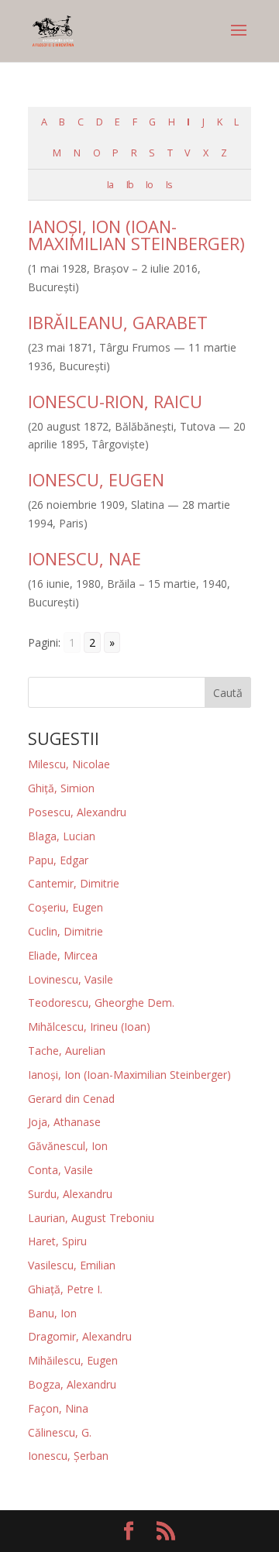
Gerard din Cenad (71, 1098)
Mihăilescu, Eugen (73, 1360)
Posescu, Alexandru (77, 812)
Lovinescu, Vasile (70, 979)
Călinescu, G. (59, 1432)
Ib (129, 184)
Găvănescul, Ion (68, 1145)
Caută (228, 692)
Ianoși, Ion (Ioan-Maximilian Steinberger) (136, 235)
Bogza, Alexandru (72, 1384)
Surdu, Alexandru (70, 1193)
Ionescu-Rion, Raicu (115, 401)
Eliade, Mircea (63, 955)
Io (149, 184)
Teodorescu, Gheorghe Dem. (101, 1002)
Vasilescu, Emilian (71, 1265)
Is (169, 184)
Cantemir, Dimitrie (73, 883)
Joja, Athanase (64, 1121)
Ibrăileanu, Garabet (118, 322)
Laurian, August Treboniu (91, 1217)
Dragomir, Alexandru (80, 1336)
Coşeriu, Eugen (65, 907)
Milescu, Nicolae (69, 764)
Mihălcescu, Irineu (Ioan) (89, 1026)
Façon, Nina (58, 1408)
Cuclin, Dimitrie (65, 931)
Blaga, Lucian (61, 836)
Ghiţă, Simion (61, 788)
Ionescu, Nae (84, 558)
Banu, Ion (52, 1313)
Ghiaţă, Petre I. (65, 1289)
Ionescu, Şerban (68, 1455)
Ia (110, 184)
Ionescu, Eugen (96, 479)
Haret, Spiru (57, 1241)
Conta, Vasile (60, 1169)
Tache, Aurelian (66, 1050)
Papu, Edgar (58, 860)
